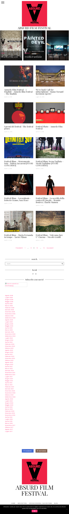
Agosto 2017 (9, 429)
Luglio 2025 (9, 322)
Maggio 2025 (9, 326)
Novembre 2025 (10, 314)
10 (37, 248)
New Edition (22, 503)
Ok (34, 511)
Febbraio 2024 (9, 344)
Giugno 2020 (9, 403)
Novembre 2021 (10, 372)
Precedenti (19, 248)
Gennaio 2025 (9, 332)
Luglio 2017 (9, 431)
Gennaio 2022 (9, 370)
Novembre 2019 (10, 415)
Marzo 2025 (9, 330)
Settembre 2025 (10, 318)
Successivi (50, 248)
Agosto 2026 (9, 295)
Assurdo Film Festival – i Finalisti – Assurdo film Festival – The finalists (18, 91)
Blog (56, 503)
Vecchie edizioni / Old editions (40, 503)
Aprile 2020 (9, 407)
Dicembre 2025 (10, 312)
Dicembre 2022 (10, 358)
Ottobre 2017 (9, 427)
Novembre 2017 (10, 425)
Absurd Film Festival (34, 28)
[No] (67, 509)
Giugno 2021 (9, 378)
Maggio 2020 (9, 405)
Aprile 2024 (9, 342)
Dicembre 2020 (10, 391)
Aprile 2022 (8, 366)
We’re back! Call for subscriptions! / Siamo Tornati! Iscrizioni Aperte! (50, 91)
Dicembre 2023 (10, 346)
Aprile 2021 (8, 383)
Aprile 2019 (8, 417)
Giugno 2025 (9, 324)
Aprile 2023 (8, 354)
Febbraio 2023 (9, 356)
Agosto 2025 (9, 320)
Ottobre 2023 (9, 348)
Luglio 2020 (9, 401)
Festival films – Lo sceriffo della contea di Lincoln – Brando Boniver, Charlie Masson (50, 200)
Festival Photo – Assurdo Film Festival (49, 127)
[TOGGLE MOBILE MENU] (2, 2)
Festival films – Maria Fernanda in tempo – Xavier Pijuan (18, 236)
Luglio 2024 (9, 338)
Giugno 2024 (9, 340)
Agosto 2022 (9, 362)
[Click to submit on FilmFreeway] (16, 287)
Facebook (28, 451)
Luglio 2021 (8, 376)
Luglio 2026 (9, 297)
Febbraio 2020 (9, 411)
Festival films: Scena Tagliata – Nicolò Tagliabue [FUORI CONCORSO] (49, 163)
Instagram (42, 451)
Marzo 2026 (9, 305)
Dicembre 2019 (10, 413)
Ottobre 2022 (9, 360)
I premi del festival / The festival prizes (18, 127)
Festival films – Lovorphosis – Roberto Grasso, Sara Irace (17, 199)
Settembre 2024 (10, 336)
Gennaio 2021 (9, 389)
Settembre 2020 (10, 397)
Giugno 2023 (9, 352)
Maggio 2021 (9, 380)
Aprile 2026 (8, 303)
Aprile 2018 (8, 421)
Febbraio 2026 (9, 307)
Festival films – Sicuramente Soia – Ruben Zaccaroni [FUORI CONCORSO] (18, 163)
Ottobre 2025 (9, 316)
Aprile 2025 (8, 328)
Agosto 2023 (9, 350)
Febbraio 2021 (9, 387)
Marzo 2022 (9, 368)
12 (44, 248)
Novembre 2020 (10, 393)
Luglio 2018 (8, 419)
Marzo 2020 (9, 409)
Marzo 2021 (8, 385)
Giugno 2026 (9, 299)
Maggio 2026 (9, 301)
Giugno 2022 (9, 364)
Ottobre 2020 (9, 395)
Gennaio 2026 (9, 309)
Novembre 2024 (10, 334)
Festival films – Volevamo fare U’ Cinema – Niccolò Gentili (49, 236)
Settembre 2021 (10, 374)
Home (13, 503)
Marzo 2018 (8, 423)
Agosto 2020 (9, 399)
